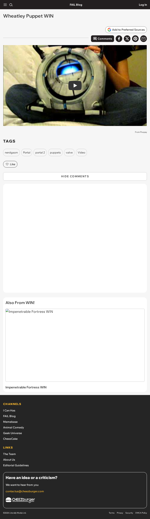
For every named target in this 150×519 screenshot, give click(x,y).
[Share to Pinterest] (135, 38)
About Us (9, 459)
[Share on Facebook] (119, 38)
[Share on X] (127, 38)
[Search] (11, 4)
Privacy (120, 513)
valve (69, 152)
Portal (26, 152)
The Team (9, 454)
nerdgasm (11, 152)
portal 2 (40, 152)
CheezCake (10, 439)
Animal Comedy (13, 427)
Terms (111, 513)
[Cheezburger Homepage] (75, 501)
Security (129, 513)
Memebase (10, 422)
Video (81, 152)
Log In (143, 4)
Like (12, 164)
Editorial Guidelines (16, 465)
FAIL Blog (76, 4)
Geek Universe (12, 433)
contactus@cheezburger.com (25, 491)
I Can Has (9, 410)
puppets (55, 152)
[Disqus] (75, 240)
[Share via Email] (143, 38)
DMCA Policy (141, 513)
